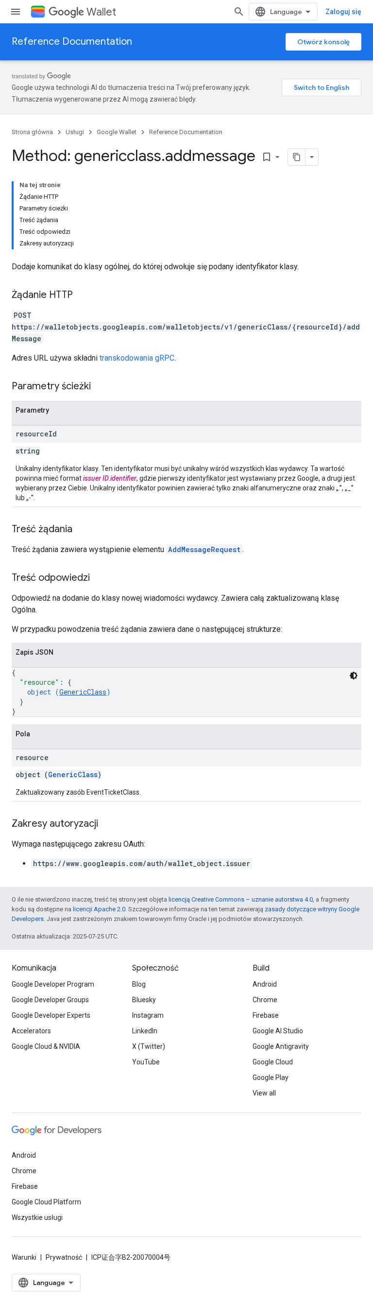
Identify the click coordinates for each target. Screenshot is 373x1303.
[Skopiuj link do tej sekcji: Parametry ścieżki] (100, 387)
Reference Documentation (72, 41)
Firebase (266, 1015)
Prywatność (64, 1257)
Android (265, 984)
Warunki (24, 1257)
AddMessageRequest (204, 549)
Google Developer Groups (50, 1000)
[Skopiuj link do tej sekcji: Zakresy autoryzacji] (108, 824)
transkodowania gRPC (137, 358)
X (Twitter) (148, 1046)
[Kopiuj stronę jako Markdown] (296, 157)
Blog (139, 984)
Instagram (148, 1015)
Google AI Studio (278, 1031)
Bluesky (144, 1000)
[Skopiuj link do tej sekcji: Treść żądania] (82, 530)
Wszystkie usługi (37, 1217)
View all (264, 1093)
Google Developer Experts (51, 1015)
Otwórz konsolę (323, 41)
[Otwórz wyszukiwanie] (239, 11)
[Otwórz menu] (15, 11)
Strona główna (32, 132)
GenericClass (82, 691)
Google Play (270, 1077)
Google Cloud (273, 1062)
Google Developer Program (53, 984)
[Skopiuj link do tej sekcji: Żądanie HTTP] (82, 295)
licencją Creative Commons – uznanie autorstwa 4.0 (241, 899)
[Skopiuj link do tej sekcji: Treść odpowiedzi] (99, 578)
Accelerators (31, 1031)
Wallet (101, 11)
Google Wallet (116, 132)
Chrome (265, 1000)
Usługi (75, 132)
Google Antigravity (281, 1046)
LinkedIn (144, 1031)
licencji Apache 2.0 (99, 909)
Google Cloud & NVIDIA (46, 1046)
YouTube (146, 1062)
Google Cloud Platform (46, 1202)
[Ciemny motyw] (353, 675)
